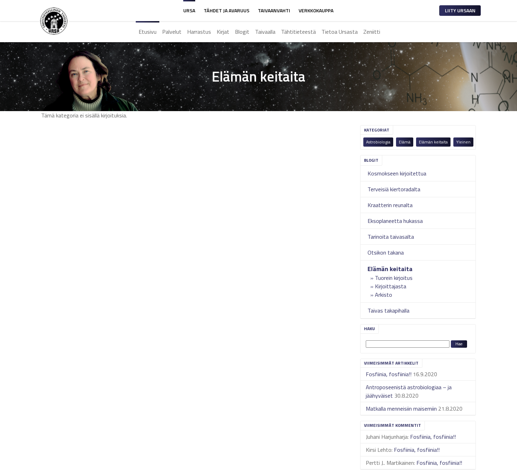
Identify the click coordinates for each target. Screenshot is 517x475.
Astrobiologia (378, 142)
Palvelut (171, 31)
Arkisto (383, 294)
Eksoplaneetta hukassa (395, 221)
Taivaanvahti (274, 10)
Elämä (404, 142)
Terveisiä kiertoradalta (394, 189)
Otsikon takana (386, 252)
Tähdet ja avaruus (226, 10)
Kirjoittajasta (390, 286)
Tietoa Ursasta (339, 31)
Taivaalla (265, 31)
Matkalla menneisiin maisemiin (401, 408)
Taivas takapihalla (388, 310)
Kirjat (223, 31)
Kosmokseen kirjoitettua (397, 173)
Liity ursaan (460, 10)
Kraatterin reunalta (390, 205)
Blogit (242, 31)
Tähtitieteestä (298, 31)
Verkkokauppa (316, 10)
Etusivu (148, 31)
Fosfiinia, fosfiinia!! (388, 374)
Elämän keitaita (433, 142)
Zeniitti (371, 31)
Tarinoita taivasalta (391, 236)
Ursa (189, 10)
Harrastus (199, 31)
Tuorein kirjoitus (394, 278)
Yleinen (463, 142)
